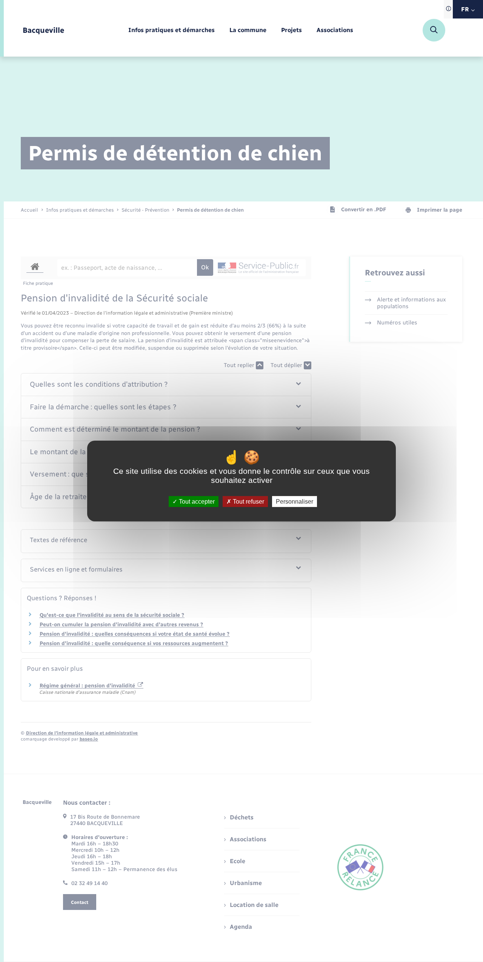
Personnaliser (294, 501)
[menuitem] (171, 30)
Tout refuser (247, 501)
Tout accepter (196, 501)
